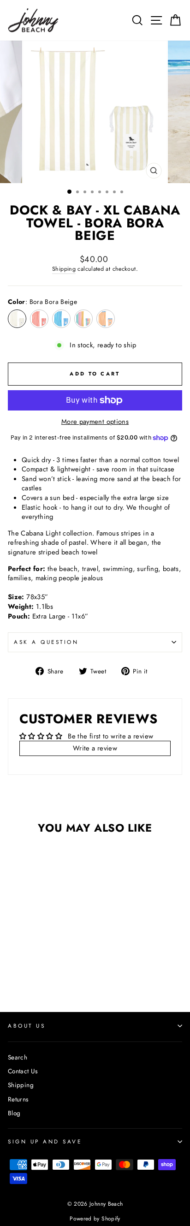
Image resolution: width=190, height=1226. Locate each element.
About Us (26, 1026)
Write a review (95, 748)
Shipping (64, 269)
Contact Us (23, 1071)
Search (17, 1057)
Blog (14, 1113)
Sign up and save (45, 1141)
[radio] (17, 318)
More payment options (95, 422)
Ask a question (46, 642)
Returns (18, 1099)
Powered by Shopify (95, 1218)
